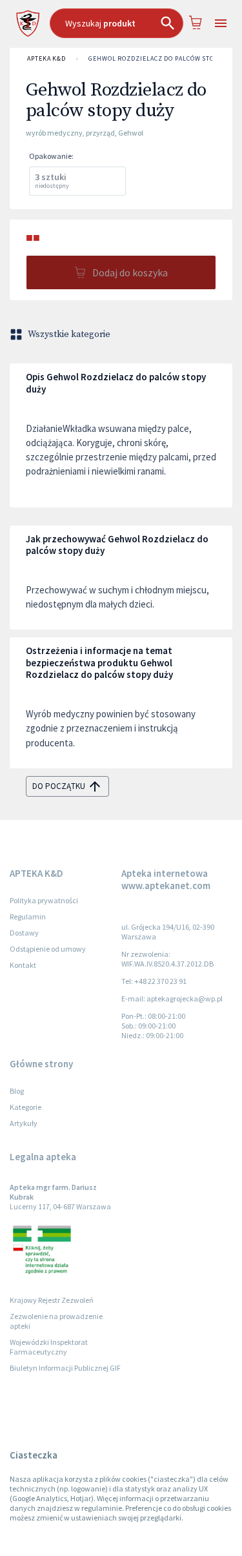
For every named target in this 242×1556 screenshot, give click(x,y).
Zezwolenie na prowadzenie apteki (56, 1321)
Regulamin (28, 916)
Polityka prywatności (44, 900)
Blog (17, 1091)
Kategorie (25, 1107)
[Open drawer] (220, 23)
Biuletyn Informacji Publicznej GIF (65, 1368)
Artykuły (23, 1123)
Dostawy (24, 932)
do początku (58, 786)
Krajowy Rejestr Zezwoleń (52, 1300)
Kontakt (23, 965)
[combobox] (116, 23)
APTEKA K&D (46, 58)
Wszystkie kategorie (69, 334)
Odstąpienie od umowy (48, 949)
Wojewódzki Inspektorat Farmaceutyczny (49, 1346)
